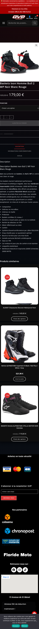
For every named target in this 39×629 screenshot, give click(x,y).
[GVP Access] (18, 17)
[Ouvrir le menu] (3, 23)
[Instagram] (19, 569)
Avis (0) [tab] (19, 156)
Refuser (24, 626)
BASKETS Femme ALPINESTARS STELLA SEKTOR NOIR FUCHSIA (19, 427)
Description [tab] (19, 146)
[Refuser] (36, 621)
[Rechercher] (34, 23)
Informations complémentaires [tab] (19, 151)
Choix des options (19, 319)
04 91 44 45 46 (20, 609)
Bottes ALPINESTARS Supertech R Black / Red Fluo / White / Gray (19, 367)
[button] (36, 45)
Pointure (3, 103)
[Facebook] (13, 569)
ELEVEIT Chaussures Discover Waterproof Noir (19, 308)
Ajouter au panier (19, 123)
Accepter (16, 626)
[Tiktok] (25, 569)
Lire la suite (19, 379)
